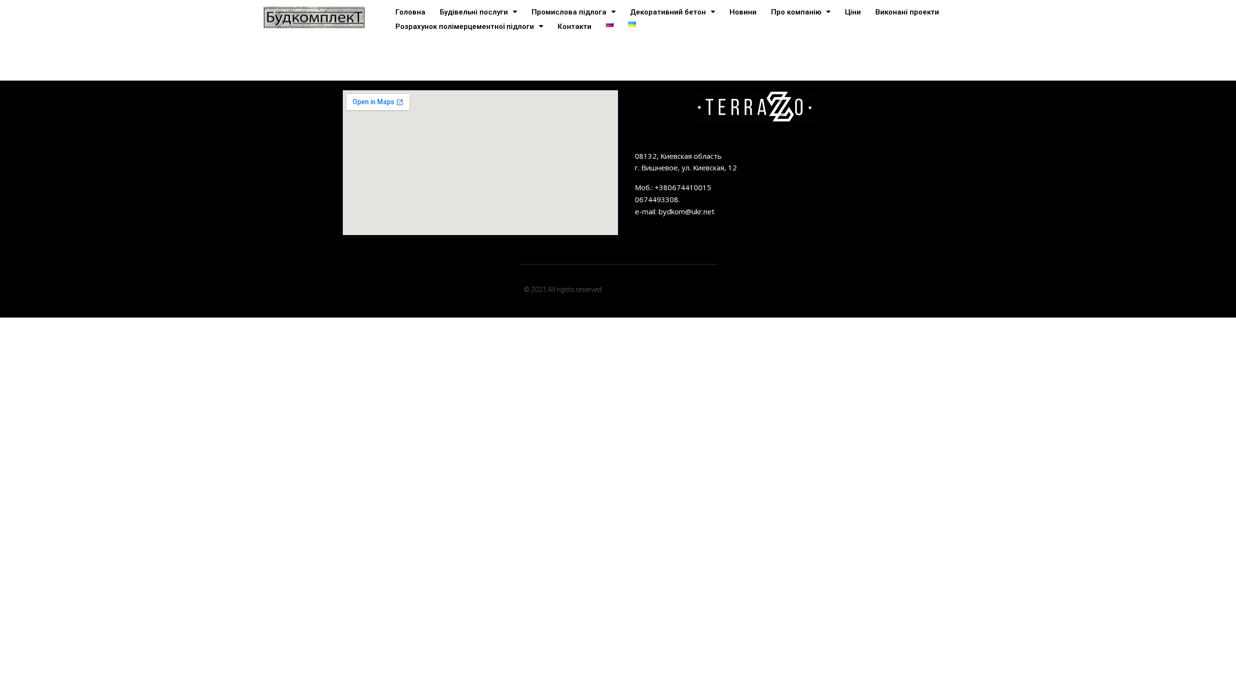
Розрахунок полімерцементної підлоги (464, 26)
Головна (410, 12)
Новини (743, 12)
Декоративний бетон (668, 12)
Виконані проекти (907, 12)
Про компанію (796, 12)
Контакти (574, 26)
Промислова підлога (569, 12)
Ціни (853, 12)
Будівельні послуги (474, 12)
